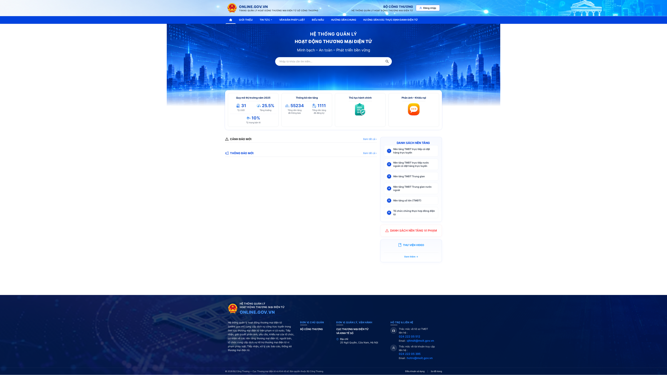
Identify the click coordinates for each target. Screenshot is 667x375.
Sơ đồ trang (436, 371)
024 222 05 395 (410, 354)
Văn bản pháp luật (292, 19)
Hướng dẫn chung (343, 19)
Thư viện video (413, 245)
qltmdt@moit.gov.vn (420, 340)
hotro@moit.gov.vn (420, 358)
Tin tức (265, 19)
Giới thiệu (246, 19)
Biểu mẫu (318, 19)
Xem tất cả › (370, 139)
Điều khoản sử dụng (415, 371)
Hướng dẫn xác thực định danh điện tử (390, 19)
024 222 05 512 (409, 336)
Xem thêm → (411, 256)
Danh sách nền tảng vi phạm (413, 230)
